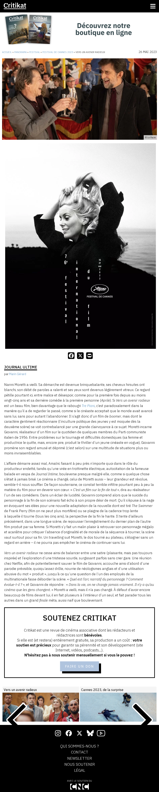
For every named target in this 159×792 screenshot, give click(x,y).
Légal (79, 770)
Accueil (7, 52)
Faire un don (79, 666)
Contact (79, 752)
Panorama (20, 52)
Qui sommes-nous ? (79, 746)
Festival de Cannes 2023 (57, 52)
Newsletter (79, 758)
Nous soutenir (79, 764)
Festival (34, 52)
